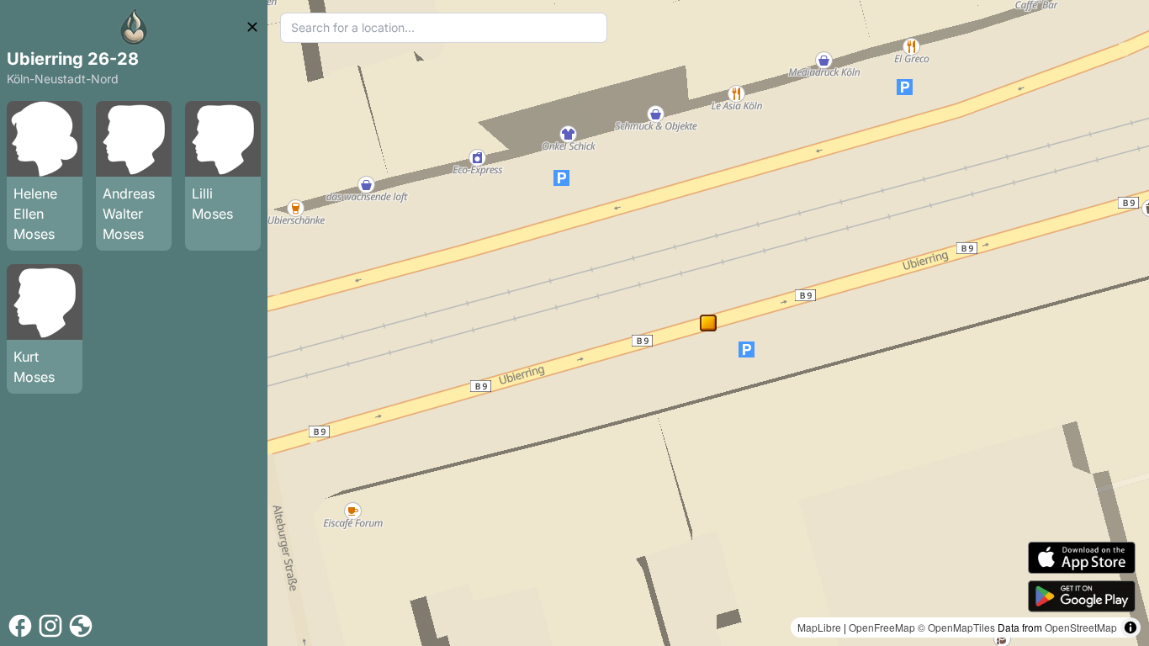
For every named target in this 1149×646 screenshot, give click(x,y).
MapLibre (819, 627)
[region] (708, 323)
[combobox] (443, 27)
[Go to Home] (134, 27)
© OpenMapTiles (956, 627)
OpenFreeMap (882, 627)
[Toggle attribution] (1130, 627)
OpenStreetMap (1081, 627)
